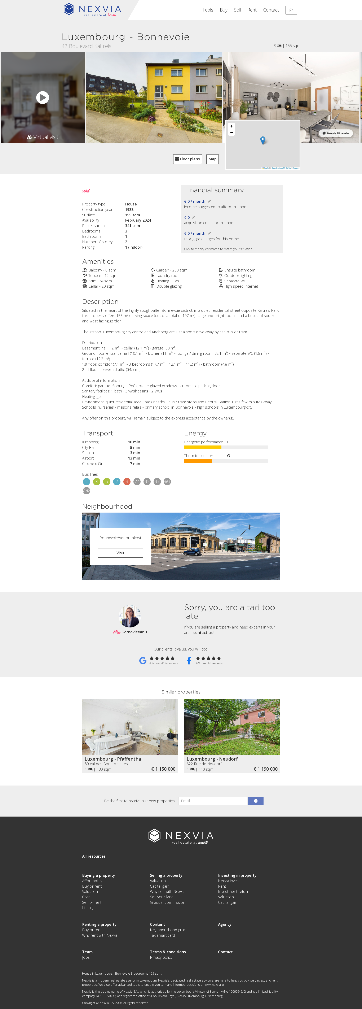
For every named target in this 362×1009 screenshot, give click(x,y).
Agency (224, 924)
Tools (207, 10)
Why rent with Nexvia (100, 935)
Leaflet (266, 168)
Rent (252, 10)
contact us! (203, 632)
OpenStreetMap (277, 168)
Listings (88, 907)
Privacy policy (161, 957)
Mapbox (296, 168)
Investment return (233, 891)
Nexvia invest (229, 880)
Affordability (92, 880)
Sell (237, 10)
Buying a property (98, 875)
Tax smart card (162, 935)
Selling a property (166, 875)
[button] (262, 140)
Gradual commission (167, 902)
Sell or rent (91, 902)
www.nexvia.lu (214, 985)
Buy (224, 10)
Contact (271, 10)
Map (212, 158)
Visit (120, 552)
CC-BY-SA (287, 168)
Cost (86, 896)
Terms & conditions (168, 951)
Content (157, 924)
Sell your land (162, 896)
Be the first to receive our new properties (139, 800)
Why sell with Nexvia (167, 891)
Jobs (86, 957)
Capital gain (159, 886)
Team (87, 951)
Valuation (90, 891)
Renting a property (99, 924)
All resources (94, 856)
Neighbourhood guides (169, 929)
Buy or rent (92, 886)
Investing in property (237, 875)
